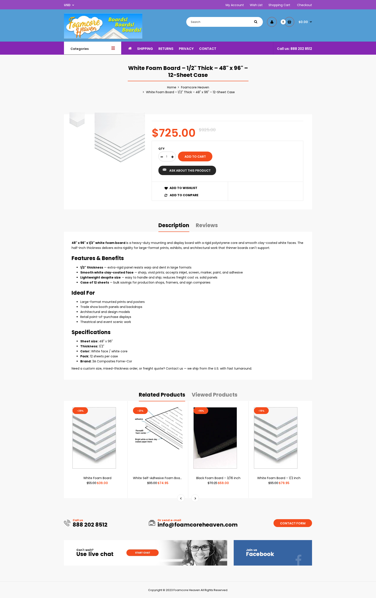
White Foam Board (97, 478)
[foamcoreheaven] (103, 38)
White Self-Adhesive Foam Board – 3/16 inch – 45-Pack (175, 478)
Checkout (304, 5)
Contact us (174, 368)
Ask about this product (190, 170)
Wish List (256, 5)
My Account (235, 5)
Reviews (207, 225)
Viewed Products (214, 394)
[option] (119, 137)
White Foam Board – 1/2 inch (278, 478)
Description (173, 225)
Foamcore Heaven (195, 87)
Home (171, 87)
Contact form (293, 523)
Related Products (162, 394)
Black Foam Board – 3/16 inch (218, 478)
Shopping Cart (279, 5)
